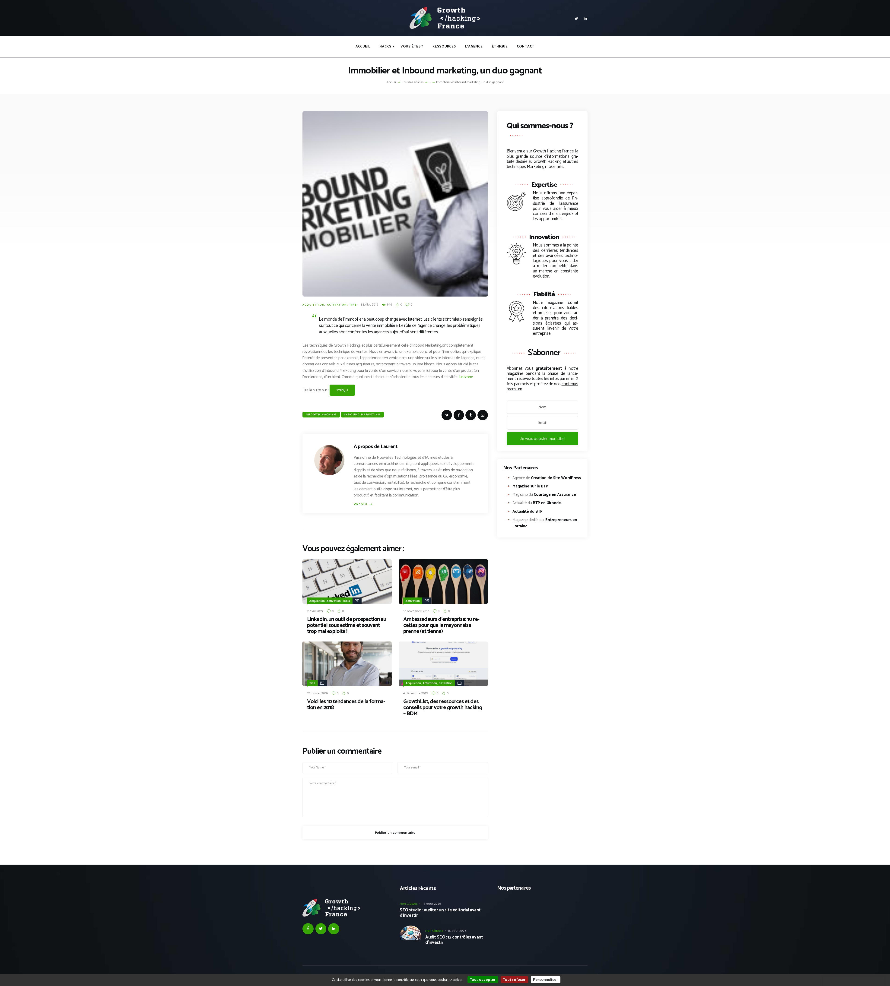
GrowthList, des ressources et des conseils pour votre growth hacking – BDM (442, 708)
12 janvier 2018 (317, 693)
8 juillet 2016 (369, 304)
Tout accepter (483, 979)
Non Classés (408, 903)
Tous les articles (412, 82)
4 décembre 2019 (415, 693)
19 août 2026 (431, 903)
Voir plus (360, 504)
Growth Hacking (321, 414)
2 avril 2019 (315, 611)
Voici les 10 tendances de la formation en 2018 (346, 705)
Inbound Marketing (362, 414)
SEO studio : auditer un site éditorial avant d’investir (440, 913)
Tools (346, 601)
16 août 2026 (457, 930)
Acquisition (313, 304)
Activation (337, 304)
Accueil (391, 82)
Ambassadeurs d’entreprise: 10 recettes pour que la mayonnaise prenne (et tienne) (441, 625)
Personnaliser (545, 979)
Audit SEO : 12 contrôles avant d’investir (454, 940)
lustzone (466, 377)
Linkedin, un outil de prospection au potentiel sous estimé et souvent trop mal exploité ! (346, 625)
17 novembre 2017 (416, 611)
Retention (445, 683)
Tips (353, 304)
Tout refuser (514, 979)
